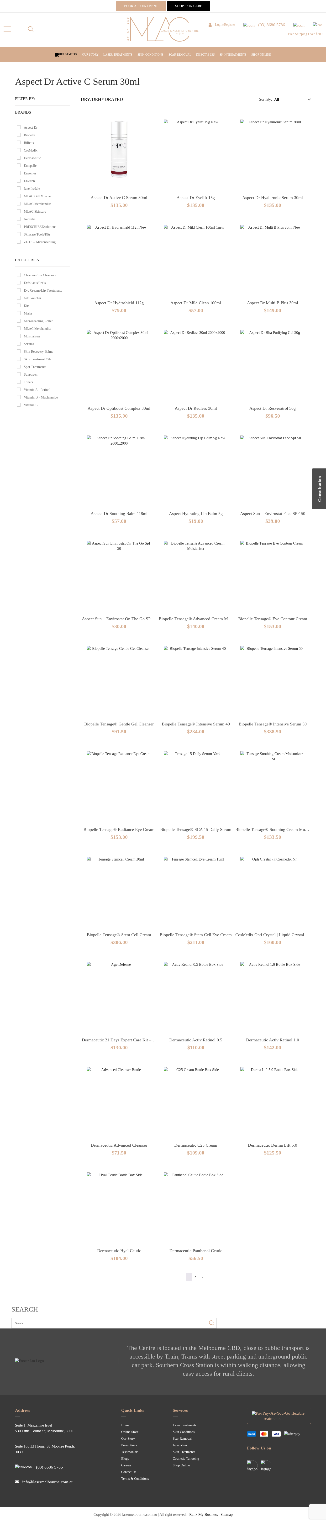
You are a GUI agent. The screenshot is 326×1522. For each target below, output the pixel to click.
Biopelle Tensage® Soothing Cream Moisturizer (277, 829)
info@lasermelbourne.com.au (48, 1482)
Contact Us (128, 1472)
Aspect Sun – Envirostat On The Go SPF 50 (120, 618)
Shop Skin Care (188, 6)
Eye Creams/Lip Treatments (43, 290)
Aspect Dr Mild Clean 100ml (195, 302)
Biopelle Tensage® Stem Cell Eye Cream (196, 934)
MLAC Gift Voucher (38, 196)
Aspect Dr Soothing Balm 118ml (119, 513)
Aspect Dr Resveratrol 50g (272, 408)
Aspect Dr (30, 127)
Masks (28, 313)
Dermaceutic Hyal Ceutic (119, 1250)
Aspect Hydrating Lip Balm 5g (196, 513)
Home (125, 1425)
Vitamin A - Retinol (37, 390)
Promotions (129, 1445)
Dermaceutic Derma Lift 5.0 (272, 1145)
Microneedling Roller (38, 321)
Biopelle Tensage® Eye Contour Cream (272, 618)
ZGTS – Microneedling (40, 242)
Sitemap (227, 1514)
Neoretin (30, 219)
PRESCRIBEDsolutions (40, 227)
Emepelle (30, 166)
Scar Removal (179, 54)
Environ (29, 181)
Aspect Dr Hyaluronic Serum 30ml (272, 197)
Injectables (205, 54)
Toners (28, 382)
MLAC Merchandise (37, 204)
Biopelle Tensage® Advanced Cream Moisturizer (201, 618)
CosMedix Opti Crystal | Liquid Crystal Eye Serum (279, 934)
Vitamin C (31, 405)
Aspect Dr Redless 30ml (196, 408)
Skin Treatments (233, 54)
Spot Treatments (35, 367)
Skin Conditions (150, 54)
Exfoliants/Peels (35, 283)
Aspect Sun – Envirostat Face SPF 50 (272, 513)
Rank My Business (203, 1514)
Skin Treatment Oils (37, 359)
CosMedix (30, 150)
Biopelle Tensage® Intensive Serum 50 (273, 724)
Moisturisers (32, 336)
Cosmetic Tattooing (186, 1458)
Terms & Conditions (135, 1478)
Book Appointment (141, 6)
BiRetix (29, 143)
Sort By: (265, 99)
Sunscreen (30, 374)
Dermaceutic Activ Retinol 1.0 (272, 1040)
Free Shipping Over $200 (305, 34)
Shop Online (261, 54)
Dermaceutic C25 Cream (195, 1145)
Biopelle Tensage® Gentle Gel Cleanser (119, 724)
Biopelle (29, 135)
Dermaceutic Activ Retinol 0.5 (195, 1040)
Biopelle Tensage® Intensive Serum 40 (196, 724)
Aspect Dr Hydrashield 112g (119, 302)
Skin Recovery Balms (38, 351)
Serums (29, 344)
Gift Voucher (32, 298)
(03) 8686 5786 (49, 1467)
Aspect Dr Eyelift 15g (196, 197)
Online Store (129, 1432)
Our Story (90, 54)
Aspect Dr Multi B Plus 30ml (272, 302)
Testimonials (129, 1452)
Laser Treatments (117, 54)
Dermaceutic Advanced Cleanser (119, 1145)
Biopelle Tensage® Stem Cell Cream (119, 934)
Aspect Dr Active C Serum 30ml (119, 197)
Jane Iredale (32, 188)
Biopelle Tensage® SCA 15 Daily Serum (195, 829)
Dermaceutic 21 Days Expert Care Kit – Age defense (128, 1040)
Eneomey (30, 173)
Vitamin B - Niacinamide (41, 397)
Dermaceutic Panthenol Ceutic (195, 1250)
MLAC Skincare (35, 211)
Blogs (125, 1458)
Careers (126, 1465)
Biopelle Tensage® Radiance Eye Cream (119, 829)
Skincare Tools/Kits (37, 234)
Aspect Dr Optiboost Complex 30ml (119, 408)
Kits (26, 306)
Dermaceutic (32, 158)
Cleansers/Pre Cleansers (40, 275)
